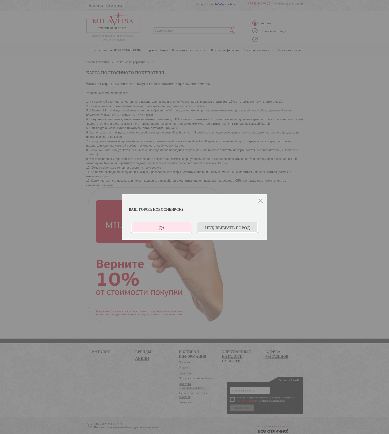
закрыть (260, 200)
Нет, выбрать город (227, 228)
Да (162, 228)
